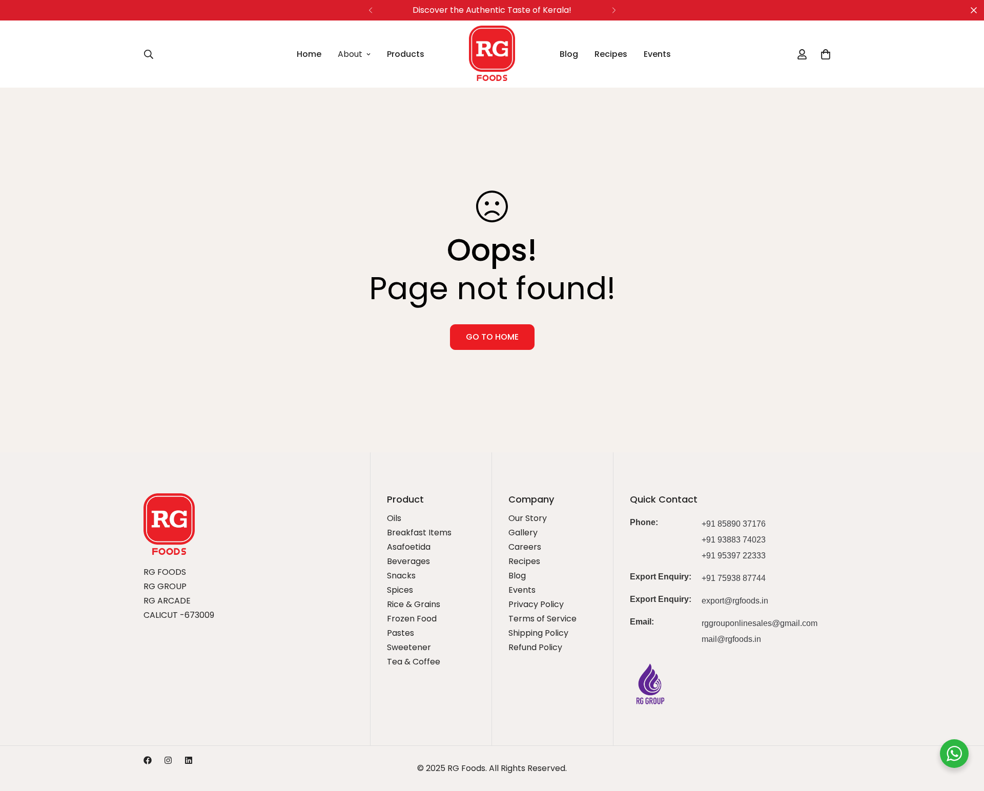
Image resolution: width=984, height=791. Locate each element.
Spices (400, 590)
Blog (569, 54)
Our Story (527, 518)
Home (309, 54)
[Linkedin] (188, 760)
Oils (394, 518)
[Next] (613, 10)
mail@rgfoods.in (731, 639)
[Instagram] (168, 760)
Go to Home (492, 337)
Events (657, 54)
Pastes (400, 633)
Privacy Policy (536, 604)
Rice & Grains (413, 604)
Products (405, 54)
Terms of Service (542, 619)
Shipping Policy (538, 633)
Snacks (401, 575)
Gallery (523, 532)
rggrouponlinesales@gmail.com (759, 623)
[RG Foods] (492, 54)
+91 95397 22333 (734, 555)
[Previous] (370, 10)
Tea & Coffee (413, 662)
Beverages (408, 561)
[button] (825, 54)
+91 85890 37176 (734, 523)
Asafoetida (408, 547)
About (350, 54)
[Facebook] (148, 760)
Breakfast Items (419, 532)
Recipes (610, 54)
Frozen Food (412, 619)
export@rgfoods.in (735, 600)
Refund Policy (535, 647)
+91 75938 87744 (734, 578)
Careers (524, 547)
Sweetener (409, 647)
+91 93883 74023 (734, 539)
